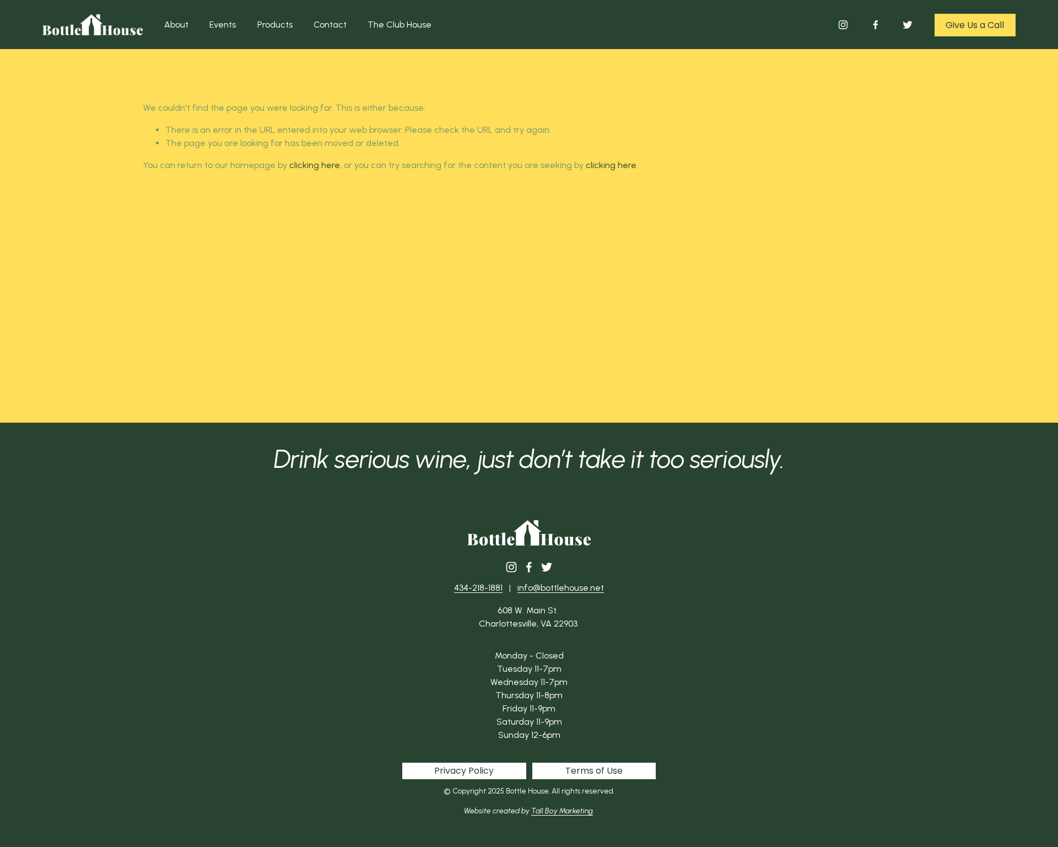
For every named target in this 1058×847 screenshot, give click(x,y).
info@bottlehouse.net (560, 587)
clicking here (314, 165)
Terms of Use (594, 770)
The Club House (399, 24)
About (176, 24)
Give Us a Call (975, 25)
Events (222, 24)
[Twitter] (907, 24)
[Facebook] (875, 24)
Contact (330, 24)
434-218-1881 (478, 587)
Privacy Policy (464, 770)
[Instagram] (843, 24)
